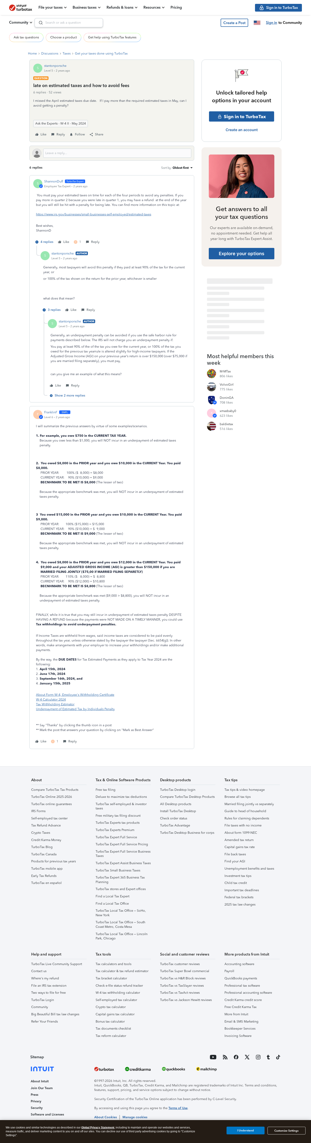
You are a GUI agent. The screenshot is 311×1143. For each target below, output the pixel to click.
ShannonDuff (53, 181)
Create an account (242, 129)
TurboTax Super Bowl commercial (184, 971)
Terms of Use (178, 1108)
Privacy (36, 1101)
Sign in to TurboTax (245, 116)
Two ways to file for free (48, 993)
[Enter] (39, 22)
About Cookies (105, 1117)
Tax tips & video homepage (244, 790)
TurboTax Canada (43, 854)
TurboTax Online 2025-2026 (51, 797)
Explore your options (241, 253)
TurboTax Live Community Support (56, 964)
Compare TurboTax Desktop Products (187, 797)
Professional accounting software (248, 993)
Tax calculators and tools (113, 964)
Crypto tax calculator (111, 1007)
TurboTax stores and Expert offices (121, 889)
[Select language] (257, 22)
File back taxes (235, 854)
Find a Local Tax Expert (112, 896)
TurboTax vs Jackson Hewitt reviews (186, 1000)
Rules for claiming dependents (246, 818)
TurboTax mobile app (47, 869)
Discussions (49, 53)
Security (37, 1108)
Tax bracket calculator (111, 978)
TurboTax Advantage (175, 825)
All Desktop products (175, 804)
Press (34, 1095)
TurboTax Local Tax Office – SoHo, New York (121, 913)
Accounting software (239, 964)
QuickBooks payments (240, 978)
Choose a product (63, 37)
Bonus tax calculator (110, 1021)
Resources (152, 7)
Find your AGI (234, 861)
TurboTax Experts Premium (115, 830)
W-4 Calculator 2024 (51, 699)
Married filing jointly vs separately (249, 804)
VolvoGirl (227, 385)
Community (18, 22)
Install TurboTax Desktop (178, 811)
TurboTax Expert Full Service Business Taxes (123, 854)
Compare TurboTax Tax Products (54, 790)
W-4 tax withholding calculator (118, 993)
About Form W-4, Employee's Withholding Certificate (75, 695)
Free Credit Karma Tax (240, 1007)
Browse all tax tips (237, 797)
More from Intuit (236, 1014)
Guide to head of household (245, 811)
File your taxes (50, 7)
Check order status (173, 818)
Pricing (176, 7)
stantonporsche (55, 66)
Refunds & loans (120, 7)
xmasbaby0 (228, 411)
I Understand (245, 1130)
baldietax (226, 424)
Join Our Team (42, 1088)
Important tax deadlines (241, 890)
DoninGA (227, 398)
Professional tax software (242, 986)
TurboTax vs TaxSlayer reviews (182, 986)
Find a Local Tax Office (112, 904)
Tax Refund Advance (46, 825)
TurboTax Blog (42, 847)
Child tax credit (235, 883)
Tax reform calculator (111, 1036)
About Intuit (40, 1081)
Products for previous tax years (53, 861)
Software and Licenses (47, 1114)
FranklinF (50, 412)
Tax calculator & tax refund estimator (122, 971)
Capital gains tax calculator (115, 1014)
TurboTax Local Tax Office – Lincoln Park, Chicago (122, 936)
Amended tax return (239, 840)
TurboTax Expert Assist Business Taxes (123, 863)
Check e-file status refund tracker (119, 986)
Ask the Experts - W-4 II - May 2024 (60, 123)
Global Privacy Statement (97, 1127)
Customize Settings (286, 1130)
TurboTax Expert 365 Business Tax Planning (120, 880)
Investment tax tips (237, 876)
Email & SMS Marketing (241, 1021)
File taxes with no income (243, 825)
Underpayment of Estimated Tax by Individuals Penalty (75, 709)
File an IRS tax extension (48, 986)
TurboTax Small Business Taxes (118, 870)
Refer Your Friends (44, 1021)
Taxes (67, 53)
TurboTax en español (46, 883)
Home (32, 53)
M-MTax (225, 371)
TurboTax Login (42, 1000)
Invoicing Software (238, 1036)
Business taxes (85, 7)
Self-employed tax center (49, 818)
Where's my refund (45, 978)
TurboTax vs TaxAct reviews (180, 993)
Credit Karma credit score (243, 1000)
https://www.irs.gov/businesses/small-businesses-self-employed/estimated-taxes (93, 214)
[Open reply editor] (112, 153)
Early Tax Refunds (43, 876)
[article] (111, 212)
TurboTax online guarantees (51, 804)
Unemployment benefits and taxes (249, 869)
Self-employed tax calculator (116, 1000)
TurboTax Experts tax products (118, 823)
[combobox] (69, 22)
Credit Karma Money (46, 840)
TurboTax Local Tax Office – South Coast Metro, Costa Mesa (120, 924)
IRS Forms (38, 811)
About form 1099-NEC (240, 833)
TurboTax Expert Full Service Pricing (122, 844)
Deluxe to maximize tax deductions (121, 797)
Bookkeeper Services (239, 1029)
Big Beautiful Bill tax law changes (55, 1014)
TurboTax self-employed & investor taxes (121, 806)
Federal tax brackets (238, 897)
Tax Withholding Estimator (55, 704)
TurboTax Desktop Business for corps (187, 833)
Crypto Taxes (40, 833)
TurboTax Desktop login (177, 790)
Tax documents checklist (113, 1029)
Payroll (229, 971)
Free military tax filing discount (118, 816)
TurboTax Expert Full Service (116, 837)
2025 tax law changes (239, 904)
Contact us (38, 971)
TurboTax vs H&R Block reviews (183, 978)
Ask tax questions (26, 37)
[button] (234, 23)
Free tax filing (105, 790)
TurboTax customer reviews (180, 964)
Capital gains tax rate (239, 847)
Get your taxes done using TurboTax (101, 53)
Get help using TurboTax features (112, 37)
